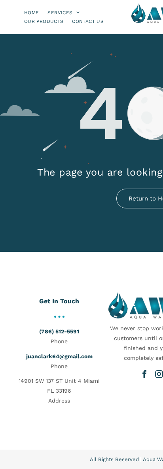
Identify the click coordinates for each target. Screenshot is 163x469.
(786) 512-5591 (59, 331)
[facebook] (144, 374)
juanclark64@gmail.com (59, 356)
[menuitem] (31, 12)
